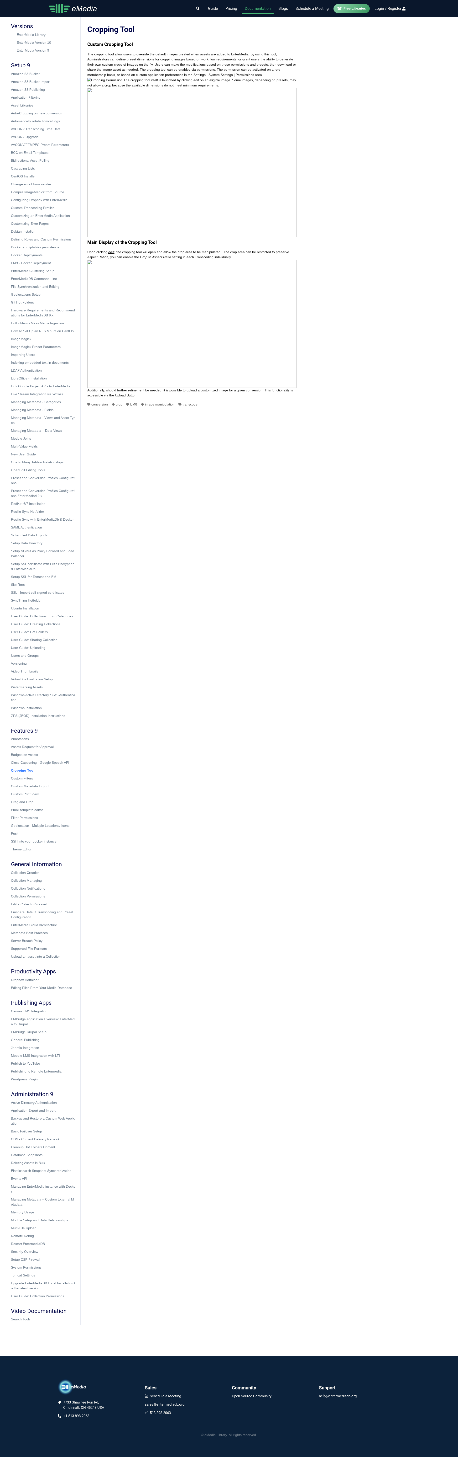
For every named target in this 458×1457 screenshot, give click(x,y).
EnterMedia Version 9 (33, 50)
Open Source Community (251, 1396)
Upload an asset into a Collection (36, 956)
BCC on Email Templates (29, 153)
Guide (213, 8)
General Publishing (25, 1040)
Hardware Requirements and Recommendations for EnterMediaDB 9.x (43, 312)
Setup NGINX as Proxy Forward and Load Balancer (42, 553)
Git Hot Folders (22, 302)
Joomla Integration (25, 1048)
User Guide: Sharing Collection (34, 640)
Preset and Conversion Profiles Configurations (43, 480)
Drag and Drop (22, 802)
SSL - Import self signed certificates (37, 592)
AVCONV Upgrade (25, 137)
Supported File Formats (29, 948)
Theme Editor (21, 849)
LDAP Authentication (26, 370)
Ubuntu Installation (25, 608)
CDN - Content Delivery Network (35, 1139)
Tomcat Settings (23, 1275)
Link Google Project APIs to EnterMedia (40, 386)
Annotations (20, 739)
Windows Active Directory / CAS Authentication (43, 697)
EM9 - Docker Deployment (31, 263)
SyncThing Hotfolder (26, 600)
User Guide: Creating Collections (35, 624)
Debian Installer (23, 231)
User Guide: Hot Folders (29, 632)
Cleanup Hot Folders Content (33, 1147)
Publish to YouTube (25, 1063)
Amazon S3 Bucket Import (30, 82)
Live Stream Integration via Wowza (37, 394)
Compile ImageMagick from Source (37, 192)
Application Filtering (26, 97)
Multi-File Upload (23, 1228)
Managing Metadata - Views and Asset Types (43, 420)
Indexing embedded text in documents (40, 362)
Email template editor (27, 810)
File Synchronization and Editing (35, 286)
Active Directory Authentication (34, 1103)
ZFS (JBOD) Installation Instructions (38, 716)
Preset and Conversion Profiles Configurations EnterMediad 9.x (43, 493)
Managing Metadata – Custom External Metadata (42, 1201)
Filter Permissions (24, 818)
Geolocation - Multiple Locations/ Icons (40, 825)
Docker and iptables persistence (35, 247)
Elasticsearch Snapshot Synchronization (41, 1171)
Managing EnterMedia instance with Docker (43, 1189)
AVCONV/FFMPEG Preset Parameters (40, 145)
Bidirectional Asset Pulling (30, 160)
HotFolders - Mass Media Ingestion (37, 323)
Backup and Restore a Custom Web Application (43, 1120)
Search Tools (21, 1319)
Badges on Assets (24, 755)
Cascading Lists (23, 168)
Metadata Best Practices (29, 933)
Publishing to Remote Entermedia (36, 1071)
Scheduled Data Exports (29, 535)
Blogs (283, 8)
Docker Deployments (26, 255)
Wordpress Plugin (24, 1079)
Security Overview (24, 1252)
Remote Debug (22, 1236)
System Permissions (26, 1267)
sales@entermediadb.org (164, 1404)
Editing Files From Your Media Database (41, 988)
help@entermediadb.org (338, 1396)
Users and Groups (25, 655)
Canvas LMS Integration (29, 1011)
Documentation (258, 8)
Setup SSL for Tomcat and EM (33, 577)
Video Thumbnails (24, 671)
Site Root (18, 585)
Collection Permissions (28, 896)
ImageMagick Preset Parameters (36, 347)
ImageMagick (21, 339)
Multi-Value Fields (24, 446)
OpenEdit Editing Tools (28, 470)
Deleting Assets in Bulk (28, 1163)
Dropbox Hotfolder (25, 980)
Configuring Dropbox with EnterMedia (39, 200)
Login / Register (388, 8)
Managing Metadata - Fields (32, 410)
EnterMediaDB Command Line (34, 279)
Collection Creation (25, 873)
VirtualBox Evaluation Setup (32, 679)
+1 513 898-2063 (158, 1413)
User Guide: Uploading (28, 648)
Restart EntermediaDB (28, 1244)
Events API (19, 1178)
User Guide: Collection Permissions (37, 1296)
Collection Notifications (28, 888)
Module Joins (21, 438)
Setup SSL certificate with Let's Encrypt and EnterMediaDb (42, 566)
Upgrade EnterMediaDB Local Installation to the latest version (43, 1285)
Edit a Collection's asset (29, 904)
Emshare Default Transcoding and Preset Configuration (42, 914)
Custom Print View (25, 794)
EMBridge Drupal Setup (29, 1032)
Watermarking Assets (27, 687)
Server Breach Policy (26, 941)
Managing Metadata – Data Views (36, 430)
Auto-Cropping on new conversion (36, 113)
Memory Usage (22, 1212)
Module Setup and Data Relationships (39, 1220)
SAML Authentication (26, 527)
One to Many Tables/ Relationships (37, 462)
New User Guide (23, 454)
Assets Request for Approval (32, 747)
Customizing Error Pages (30, 223)
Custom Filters (22, 778)
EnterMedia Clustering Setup (32, 271)
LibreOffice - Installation (29, 378)
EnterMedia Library (31, 35)
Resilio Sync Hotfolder (27, 511)
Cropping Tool (22, 770)
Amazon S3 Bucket (25, 74)
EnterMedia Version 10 (34, 42)
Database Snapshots (26, 1155)
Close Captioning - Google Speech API (40, 762)
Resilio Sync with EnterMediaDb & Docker (42, 519)
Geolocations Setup (26, 294)
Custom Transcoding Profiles (32, 208)
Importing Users (23, 355)
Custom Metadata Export (30, 786)
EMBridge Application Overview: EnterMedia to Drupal (43, 1021)
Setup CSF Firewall (25, 1259)
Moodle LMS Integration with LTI (35, 1055)
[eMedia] (72, 1387)
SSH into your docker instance (34, 841)
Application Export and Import (33, 1110)
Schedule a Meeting (312, 8)
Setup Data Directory (26, 543)
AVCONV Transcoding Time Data (36, 129)
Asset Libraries (22, 105)
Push (15, 833)
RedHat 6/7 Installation (28, 504)
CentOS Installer (23, 176)
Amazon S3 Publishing (28, 89)
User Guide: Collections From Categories (42, 616)
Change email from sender (31, 184)
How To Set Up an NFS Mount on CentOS (42, 331)
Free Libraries (355, 8)
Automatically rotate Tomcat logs (35, 121)
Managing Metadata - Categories (36, 402)
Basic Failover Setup (26, 1131)
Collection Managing (26, 880)
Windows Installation (26, 708)
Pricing (231, 8)
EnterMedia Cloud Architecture (34, 925)
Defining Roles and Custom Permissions (41, 239)
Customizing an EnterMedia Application (40, 216)
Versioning (19, 663)
